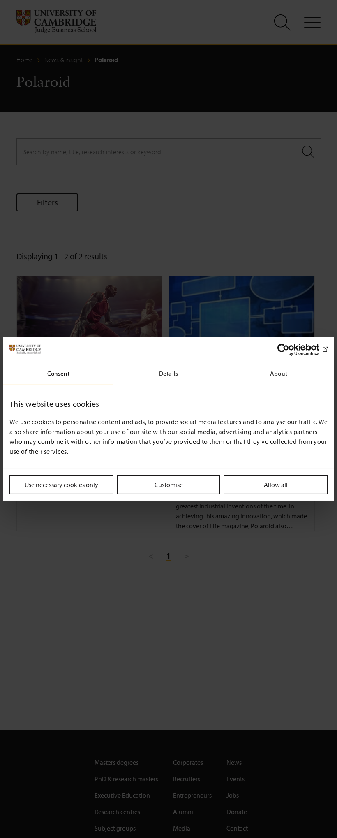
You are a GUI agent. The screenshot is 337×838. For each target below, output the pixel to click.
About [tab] (278, 373)
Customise (169, 484)
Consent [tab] (58, 373)
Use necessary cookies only (61, 484)
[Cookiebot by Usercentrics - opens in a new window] (292, 349)
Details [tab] (168, 373)
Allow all (276, 484)
